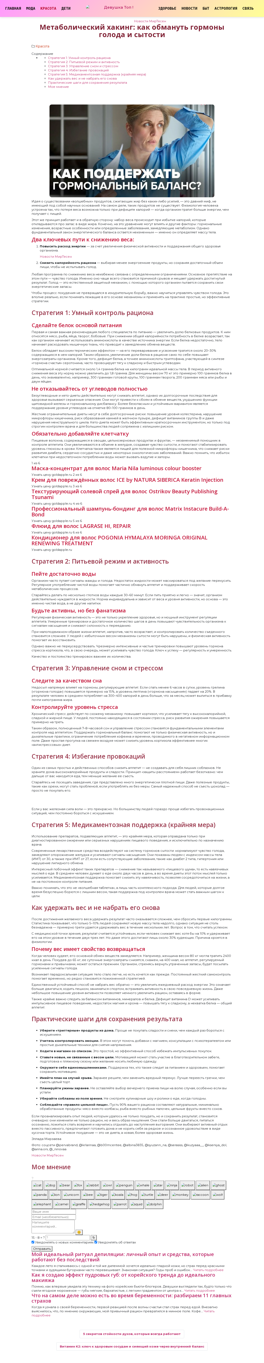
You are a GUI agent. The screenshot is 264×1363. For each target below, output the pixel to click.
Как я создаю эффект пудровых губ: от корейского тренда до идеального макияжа (123, 1277)
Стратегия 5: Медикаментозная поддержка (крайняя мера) (97, 74)
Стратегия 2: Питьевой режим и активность (84, 62)
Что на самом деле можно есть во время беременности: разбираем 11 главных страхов (131, 1298)
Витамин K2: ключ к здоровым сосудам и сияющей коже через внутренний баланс (132, 1346)
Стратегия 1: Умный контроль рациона (79, 58)
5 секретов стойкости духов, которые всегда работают (132, 1334)
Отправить (42, 1249)
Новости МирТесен (150, 21)
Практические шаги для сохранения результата (87, 83)
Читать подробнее (208, 1270)
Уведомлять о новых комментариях (64, 1242)
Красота (42, 46)
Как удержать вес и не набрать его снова (82, 78)
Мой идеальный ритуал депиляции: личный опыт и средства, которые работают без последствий (123, 1257)
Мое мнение (58, 87)
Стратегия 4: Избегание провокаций (78, 70)
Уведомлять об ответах (116, 1242)
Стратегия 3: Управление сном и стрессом (83, 66)
